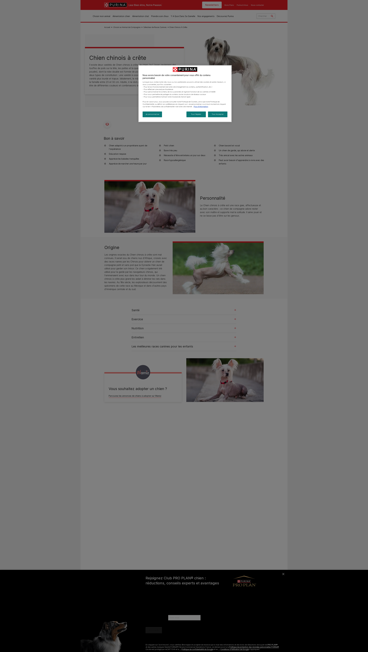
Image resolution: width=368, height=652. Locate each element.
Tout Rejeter (196, 114)
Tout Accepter (218, 114)
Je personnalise (152, 114)
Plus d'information (201, 107)
